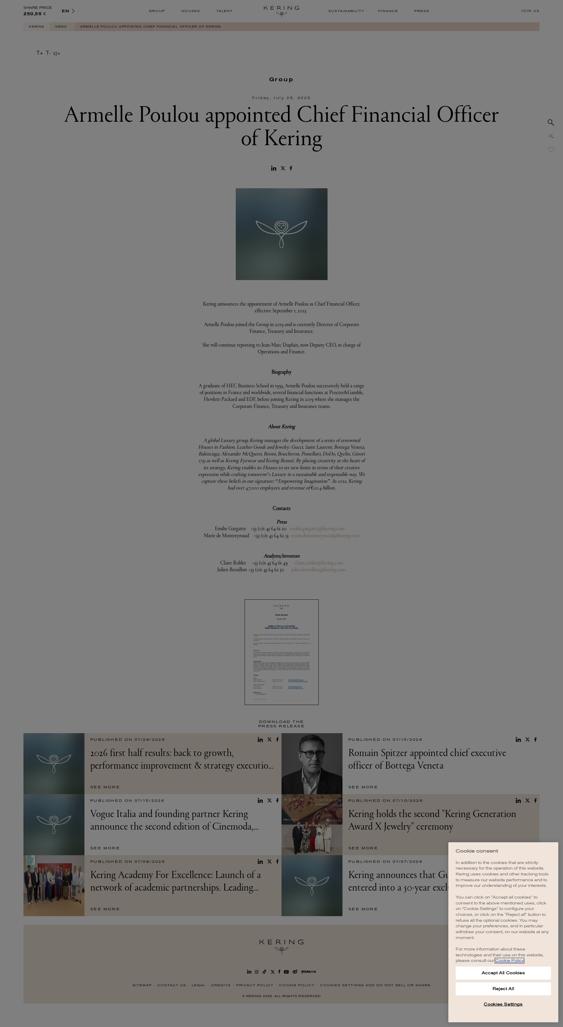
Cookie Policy (509, 960)
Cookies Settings (503, 1004)
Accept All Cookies (503, 973)
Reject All (503, 989)
